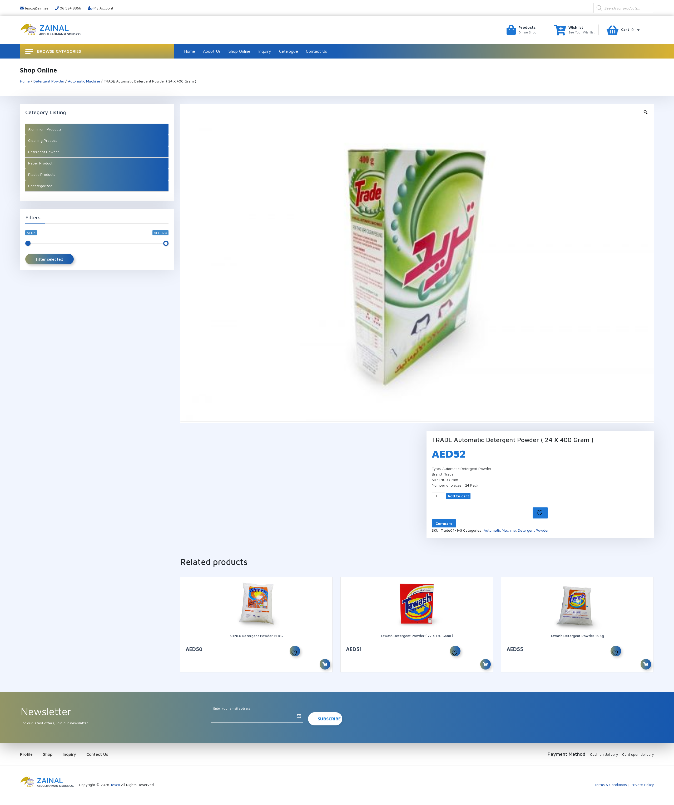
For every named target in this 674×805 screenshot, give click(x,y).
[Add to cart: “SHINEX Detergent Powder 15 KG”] (325, 664)
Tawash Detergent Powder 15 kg (577, 636)
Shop (47, 754)
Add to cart (458, 496)
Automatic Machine (84, 81)
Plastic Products (41, 174)
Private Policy (642, 784)
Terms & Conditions (610, 784)
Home (189, 51)
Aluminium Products (45, 129)
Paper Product (40, 163)
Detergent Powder (48, 81)
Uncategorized (40, 185)
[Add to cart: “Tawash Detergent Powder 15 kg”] (646, 664)
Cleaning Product (42, 140)
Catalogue (288, 51)
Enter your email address (231, 708)
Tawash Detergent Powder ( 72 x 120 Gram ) (416, 636)
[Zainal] (51, 29)
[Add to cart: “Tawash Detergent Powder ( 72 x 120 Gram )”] (485, 664)
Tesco (115, 784)
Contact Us (316, 51)
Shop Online (239, 51)
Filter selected (49, 259)
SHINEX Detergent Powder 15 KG (256, 636)
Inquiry (264, 51)
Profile (26, 754)
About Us (212, 51)
